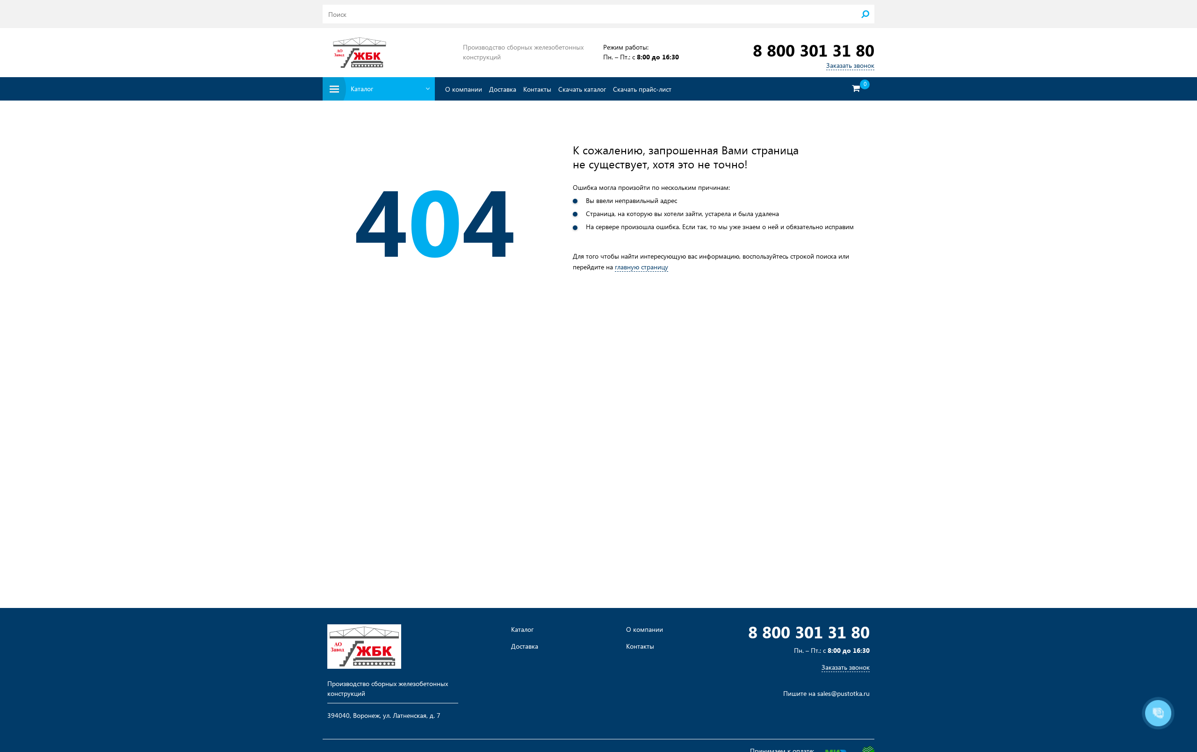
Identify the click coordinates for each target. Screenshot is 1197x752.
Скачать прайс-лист (642, 89)
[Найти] (865, 14)
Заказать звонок (850, 65)
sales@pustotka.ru (843, 693)
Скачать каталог (582, 89)
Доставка (502, 89)
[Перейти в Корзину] (855, 88)
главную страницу (641, 266)
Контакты (537, 89)
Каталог (522, 629)
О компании (463, 89)
